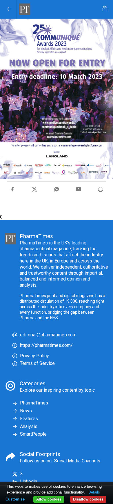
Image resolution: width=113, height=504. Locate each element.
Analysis (28, 426)
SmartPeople (33, 434)
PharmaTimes (34, 403)
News (26, 411)
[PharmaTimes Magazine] (58, 9)
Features (29, 418)
